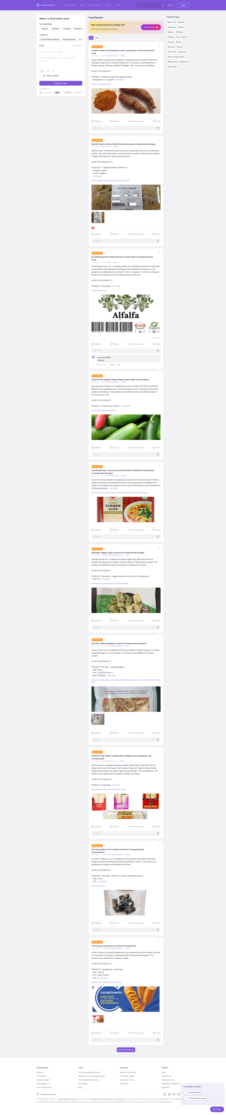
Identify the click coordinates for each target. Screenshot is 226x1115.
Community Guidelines (171, 1083)
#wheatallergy (96, 583)
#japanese (126, 493)
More (118, 5)
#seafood (152, 680)
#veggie (125, 583)
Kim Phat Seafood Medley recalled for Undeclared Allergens (118, 643)
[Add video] (47, 71)
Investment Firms (127, 1080)
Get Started (149, 27)
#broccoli (113, 583)
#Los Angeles (182, 37)
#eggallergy (95, 680)
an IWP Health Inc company (67, 1099)
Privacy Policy (96, 1099)
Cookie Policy (119, 1099)
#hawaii (104, 493)
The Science (41, 1076)
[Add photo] (42, 71)
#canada (122, 180)
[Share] (159, 46)
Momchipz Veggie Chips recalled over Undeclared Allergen (117, 552)
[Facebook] (164, 1094)
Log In (183, 5)
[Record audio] (53, 71)
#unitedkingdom (97, 789)
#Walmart (179, 32)
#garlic (104, 290)
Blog (80, 1087)
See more (120, 79)
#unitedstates (101, 84)
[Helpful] (119, 364)
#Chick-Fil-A (182, 52)
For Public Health (127, 1076)
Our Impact (82, 1083)
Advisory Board (42, 1080)
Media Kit (166, 1087)
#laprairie (107, 180)
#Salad (181, 27)
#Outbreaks (184, 62)
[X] (174, 1094)
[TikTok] (169, 1094)
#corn (115, 982)
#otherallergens (97, 180)
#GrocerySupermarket (176, 57)
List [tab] (91, 38)
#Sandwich (172, 27)
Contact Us (166, 1076)
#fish (109, 84)
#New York (172, 22)
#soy (93, 682)
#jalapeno (113, 410)
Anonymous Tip (168, 1080)
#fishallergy (95, 493)
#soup (139, 493)
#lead (93, 84)
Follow (116, 121)
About (108, 5)
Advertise (124, 1083)
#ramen (145, 493)
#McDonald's (172, 67)
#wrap (118, 789)
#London (171, 42)
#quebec (115, 180)
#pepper (105, 410)
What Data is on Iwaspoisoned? (91, 1076)
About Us (40, 1072)
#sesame (102, 886)
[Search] (163, 5)
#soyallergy (116, 680)
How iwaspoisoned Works (89, 1072)
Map (82, 5)
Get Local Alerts (70, 5)
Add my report (137, 121)
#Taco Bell (172, 52)
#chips (119, 583)
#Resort (180, 47)
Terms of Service (108, 1099)
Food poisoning (194, 1092)
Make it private (52, 75)
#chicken (107, 789)
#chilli (113, 789)
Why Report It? (43, 1083)
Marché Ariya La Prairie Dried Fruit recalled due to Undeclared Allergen (123, 144)
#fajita (123, 789)
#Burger (171, 32)
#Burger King (172, 62)
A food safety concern (197, 1098)
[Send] (157, 128)
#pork (119, 982)
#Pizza (178, 42)
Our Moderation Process (88, 1080)
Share (158, 121)
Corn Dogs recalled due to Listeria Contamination (113, 946)
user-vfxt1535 (104, 357)
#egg (158, 680)
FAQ (163, 1072)
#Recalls (181, 22)
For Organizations (94, 5)
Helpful (98, 121)
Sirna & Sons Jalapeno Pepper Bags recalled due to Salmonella (120, 379)
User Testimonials (44, 1087)
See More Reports (126, 1049)
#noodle (134, 493)
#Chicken (171, 37)
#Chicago (171, 47)
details (123, 56)
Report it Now (61, 83)
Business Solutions (128, 1072)
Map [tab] (97, 38)
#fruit (128, 180)
